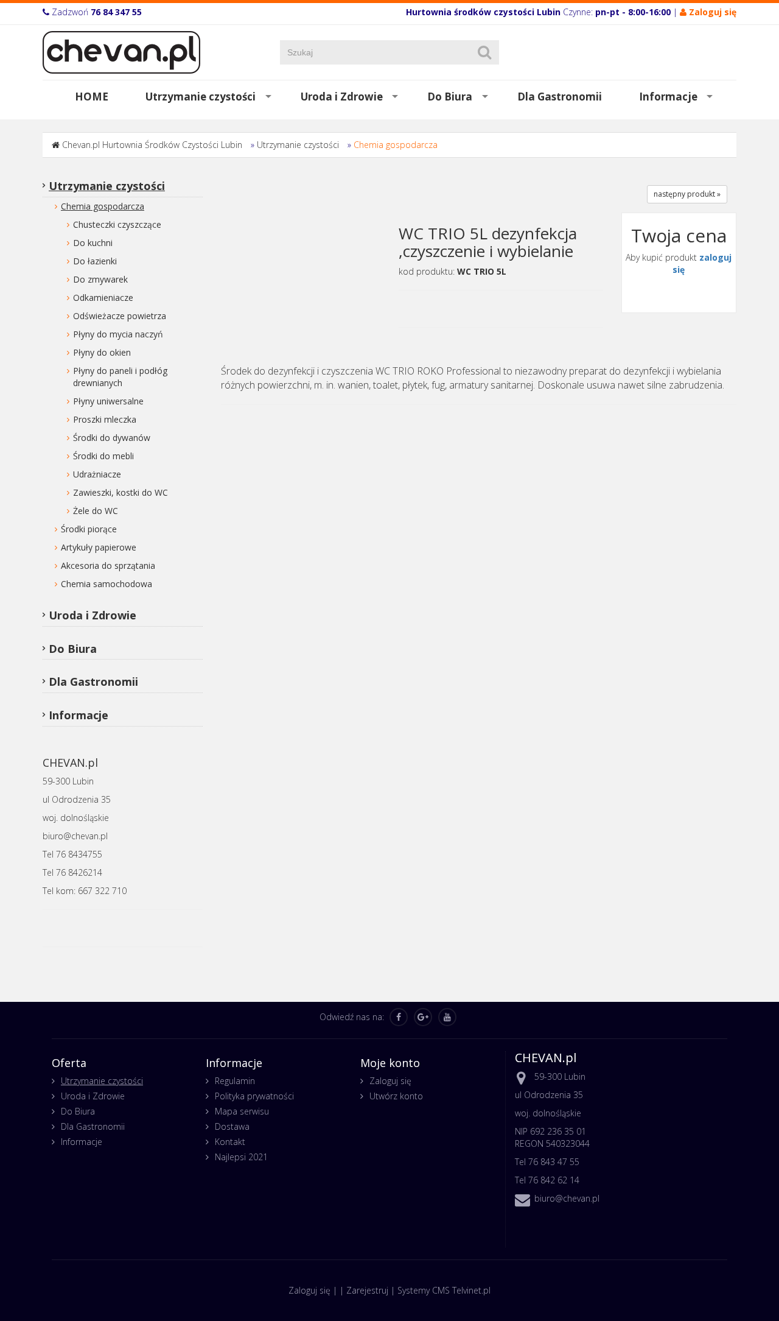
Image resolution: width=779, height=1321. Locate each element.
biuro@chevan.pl (566, 1198)
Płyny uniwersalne (108, 401)
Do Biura (449, 97)
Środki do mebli (103, 456)
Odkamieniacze (103, 297)
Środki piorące (89, 529)
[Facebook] (399, 1017)
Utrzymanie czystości (200, 97)
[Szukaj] (484, 52)
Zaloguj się (390, 1081)
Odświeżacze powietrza (119, 316)
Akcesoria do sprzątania (108, 565)
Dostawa (232, 1126)
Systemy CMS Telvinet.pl (444, 1290)
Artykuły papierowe (98, 547)
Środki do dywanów (111, 437)
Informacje (668, 97)
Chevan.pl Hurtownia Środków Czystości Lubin (152, 144)
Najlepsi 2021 (241, 1157)
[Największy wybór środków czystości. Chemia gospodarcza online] (121, 51)
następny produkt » (687, 194)
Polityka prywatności (254, 1096)
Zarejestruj (367, 1290)
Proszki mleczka (104, 419)
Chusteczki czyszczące (117, 224)
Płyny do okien (102, 352)
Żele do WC (95, 510)
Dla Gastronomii (559, 97)
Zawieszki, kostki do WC (120, 492)
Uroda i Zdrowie (342, 97)
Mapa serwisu (242, 1111)
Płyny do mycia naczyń (118, 334)
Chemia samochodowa (106, 584)
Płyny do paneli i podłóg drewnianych (120, 377)
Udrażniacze (97, 474)
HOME (91, 97)
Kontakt (230, 1141)
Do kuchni (93, 242)
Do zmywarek (100, 279)
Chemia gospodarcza (396, 144)
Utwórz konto (396, 1096)
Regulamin (235, 1081)
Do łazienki (95, 261)
